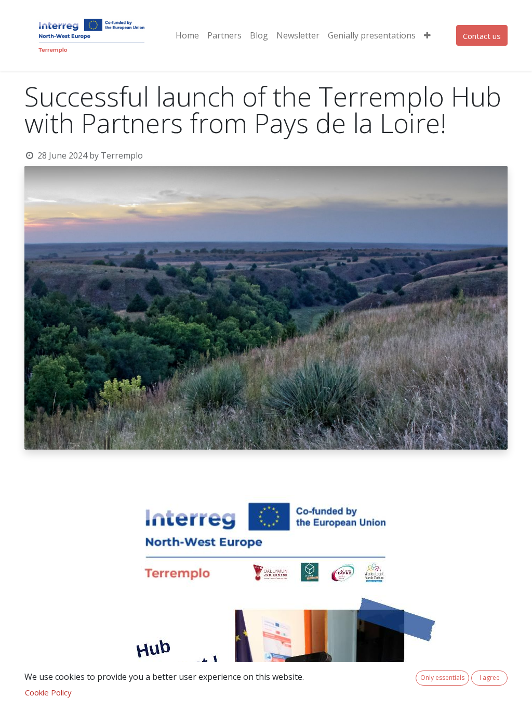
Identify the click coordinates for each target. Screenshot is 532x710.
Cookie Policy (48, 692)
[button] (427, 35)
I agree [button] (490, 677)
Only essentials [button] (442, 677)
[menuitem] (187, 35)
